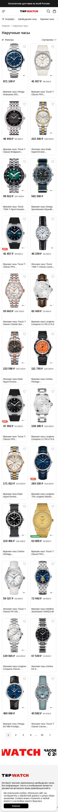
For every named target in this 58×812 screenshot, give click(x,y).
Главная (6, 26)
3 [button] (23, 735)
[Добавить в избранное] (24, 47)
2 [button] (15, 735)
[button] (15, 61)
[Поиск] (48, 11)
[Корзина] (54, 11)
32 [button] (42, 735)
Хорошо (16, 806)
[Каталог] (3, 11)
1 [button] (8, 735)
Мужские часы (47, 19)
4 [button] (30, 735)
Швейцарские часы (27, 19)
